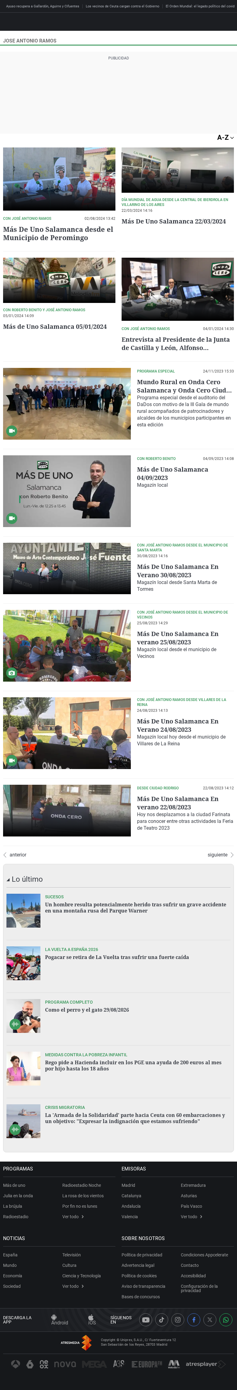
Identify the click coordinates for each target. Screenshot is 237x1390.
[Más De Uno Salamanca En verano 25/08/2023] (67, 646)
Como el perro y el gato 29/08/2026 (87, 1009)
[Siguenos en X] (209, 1319)
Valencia (130, 1216)
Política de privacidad (142, 1254)
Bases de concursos (141, 1296)
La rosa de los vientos (83, 1195)
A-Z (223, 137)
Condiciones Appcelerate (204, 1254)
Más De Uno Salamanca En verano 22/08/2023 (177, 803)
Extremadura (193, 1185)
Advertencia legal (138, 1265)
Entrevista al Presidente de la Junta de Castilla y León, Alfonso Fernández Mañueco (176, 347)
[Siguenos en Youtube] (145, 1319)
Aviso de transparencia (143, 1286)
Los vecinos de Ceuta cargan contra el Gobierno (122, 6)
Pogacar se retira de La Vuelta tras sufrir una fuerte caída (117, 957)
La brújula (12, 1206)
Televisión (71, 1254)
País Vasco (191, 1206)
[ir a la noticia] (23, 911)
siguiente (217, 855)
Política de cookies (139, 1275)
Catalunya (131, 1195)
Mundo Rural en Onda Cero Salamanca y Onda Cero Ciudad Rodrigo (185, 390)
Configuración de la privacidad (199, 1288)
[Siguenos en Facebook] (193, 1319)
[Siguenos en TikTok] (161, 1319)
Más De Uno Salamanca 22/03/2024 (174, 221)
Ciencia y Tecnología (81, 1275)
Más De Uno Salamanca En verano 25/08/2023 (177, 638)
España (10, 1254)
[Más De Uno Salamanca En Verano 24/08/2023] (67, 733)
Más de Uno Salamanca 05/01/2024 (55, 326)
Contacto (190, 1265)
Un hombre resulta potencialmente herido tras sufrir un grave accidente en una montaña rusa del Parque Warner (135, 907)
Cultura (69, 1265)
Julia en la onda (18, 1195)
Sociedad (12, 1286)
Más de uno (14, 1185)
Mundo (10, 1265)
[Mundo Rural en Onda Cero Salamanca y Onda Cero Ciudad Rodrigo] (67, 404)
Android (59, 1323)
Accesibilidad (193, 1275)
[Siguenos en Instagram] (177, 1319)
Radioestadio (15, 1216)
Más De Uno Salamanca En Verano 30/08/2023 (177, 570)
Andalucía (131, 1206)
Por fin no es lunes (79, 1206)
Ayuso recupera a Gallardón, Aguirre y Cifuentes (42, 6)
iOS (92, 1323)
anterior (18, 855)
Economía (12, 1275)
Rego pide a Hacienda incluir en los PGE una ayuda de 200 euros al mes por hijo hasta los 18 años (133, 1065)
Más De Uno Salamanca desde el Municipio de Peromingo (58, 233)
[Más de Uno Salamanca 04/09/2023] (67, 491)
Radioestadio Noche (81, 1185)
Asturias (189, 1195)
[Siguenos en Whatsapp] (225, 1319)
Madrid (128, 1185)
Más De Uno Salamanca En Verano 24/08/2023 (177, 725)
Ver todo (70, 1217)
